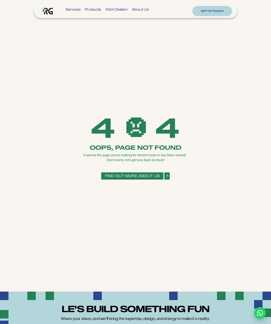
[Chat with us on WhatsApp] (260, 313)
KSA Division (116, 9)
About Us (140, 9)
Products (93, 9)
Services (72, 9)
